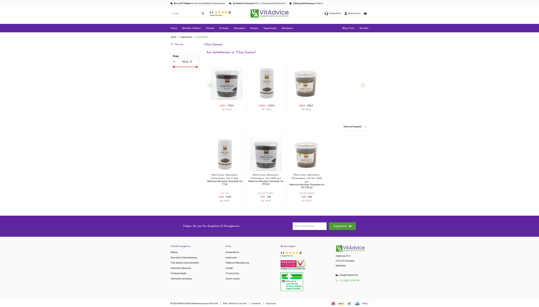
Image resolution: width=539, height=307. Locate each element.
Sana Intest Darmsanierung (184, 257)
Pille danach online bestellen (185, 263)
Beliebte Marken (191, 28)
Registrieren (340, 226)
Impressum (231, 257)
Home (174, 28)
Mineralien (239, 28)
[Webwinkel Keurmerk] (306, 263)
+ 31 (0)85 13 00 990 (349, 280)
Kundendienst (232, 252)
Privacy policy (232, 273)
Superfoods (269, 28)
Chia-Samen (202, 37)
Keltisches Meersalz (181, 268)
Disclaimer (256, 303)
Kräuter (254, 28)
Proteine (224, 28)
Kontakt (363, 28)
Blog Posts (348, 28)
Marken (174, 252)
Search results (233, 278)
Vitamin (210, 28)
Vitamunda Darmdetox (181, 278)
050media (213, 303)
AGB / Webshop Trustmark (235, 303)
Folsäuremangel (178, 273)
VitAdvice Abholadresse (237, 263)
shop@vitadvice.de (348, 275)
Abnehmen (287, 28)
